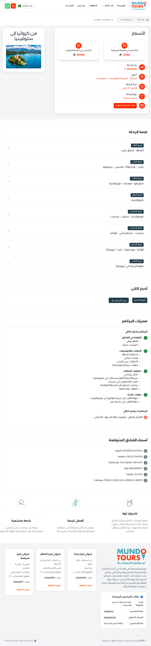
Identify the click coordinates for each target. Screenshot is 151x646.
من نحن (81, 6)
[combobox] (26, 6)
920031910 (81, 577)
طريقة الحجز (140, 300)
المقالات (93, 6)
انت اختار (109, 6)
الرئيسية (121, 6)
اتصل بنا (70, 6)
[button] (20, 640)
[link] (13, 6)
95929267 (18, 582)
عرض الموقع (85, 586)
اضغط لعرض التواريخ (125, 106)
